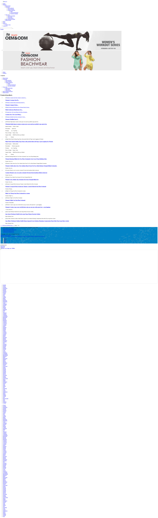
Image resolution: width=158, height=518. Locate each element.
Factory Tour (7, 24)
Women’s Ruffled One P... (11, 119)
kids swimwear (11, 8)
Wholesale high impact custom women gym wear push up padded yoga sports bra (26, 124)
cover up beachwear (14, 12)
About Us (5, 23)
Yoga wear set (10, 18)
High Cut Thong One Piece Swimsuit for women (17, 193)
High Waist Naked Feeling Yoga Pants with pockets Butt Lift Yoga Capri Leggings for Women (29, 141)
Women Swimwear (34, 236)
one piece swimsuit (14, 13)
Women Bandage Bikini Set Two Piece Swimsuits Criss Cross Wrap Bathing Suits (26, 159)
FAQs (4, 22)
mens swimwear (11, 9)
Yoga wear (7, 14)
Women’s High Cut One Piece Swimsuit (15, 200)
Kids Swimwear (41, 236)
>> (14, 225)
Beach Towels (8, 20)
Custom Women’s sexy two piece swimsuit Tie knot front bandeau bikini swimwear (26, 172)
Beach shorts (7, 5)
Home (4, 3)
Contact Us (5, 25)
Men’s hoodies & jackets (10, 19)
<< (1, 225)
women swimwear (11, 10)
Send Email (2, 246)
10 (9, 225)
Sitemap (9, 235)
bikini (11, 11)
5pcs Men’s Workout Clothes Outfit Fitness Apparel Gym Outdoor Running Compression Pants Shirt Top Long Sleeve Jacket (37, 221)
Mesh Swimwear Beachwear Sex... (14, 109)
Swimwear (7, 6)
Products (4, 4)
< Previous (4, 225)
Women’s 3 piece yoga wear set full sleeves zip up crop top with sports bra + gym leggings (27, 207)
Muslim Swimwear (11, 236)
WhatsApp (2, 247)
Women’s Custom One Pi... (12, 100)
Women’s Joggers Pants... (11, 105)
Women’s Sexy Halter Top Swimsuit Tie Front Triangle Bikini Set (21, 179)
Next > (11, 225)
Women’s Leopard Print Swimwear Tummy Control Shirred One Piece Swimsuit (25, 186)
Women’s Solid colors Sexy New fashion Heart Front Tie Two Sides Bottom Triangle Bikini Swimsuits (31, 165)
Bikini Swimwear (3, 236)
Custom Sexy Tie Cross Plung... (13, 114)
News (4, 21)
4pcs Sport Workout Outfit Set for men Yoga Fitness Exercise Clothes (22, 214)
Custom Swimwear (26, 236)
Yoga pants (10, 17)
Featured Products (4, 235)
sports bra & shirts (11, 15)
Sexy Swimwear (19, 236)
